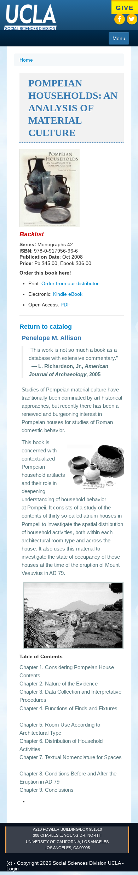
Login (12, 868)
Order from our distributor (70, 283)
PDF (65, 304)
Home (26, 60)
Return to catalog (45, 326)
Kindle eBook (67, 294)
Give (124, 7)
